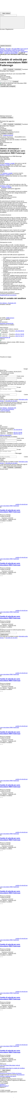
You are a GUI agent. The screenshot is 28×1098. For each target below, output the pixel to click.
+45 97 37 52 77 (19, 336)
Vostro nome (20, 376)
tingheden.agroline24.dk (6, 323)
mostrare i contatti (9, 163)
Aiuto (7, 1068)
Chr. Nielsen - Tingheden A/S (8, 303)
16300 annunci (10, 318)
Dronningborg (7, 50)
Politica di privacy (17, 1073)
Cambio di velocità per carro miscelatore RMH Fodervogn (10, 511)
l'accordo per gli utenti (11, 401)
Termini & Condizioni (6, 1073)
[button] (14, 37)
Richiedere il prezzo (6, 130)
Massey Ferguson (5, 51)
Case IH (25, 48)
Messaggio (19, 391)
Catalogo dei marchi (10, 1076)
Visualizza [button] (12, 331)
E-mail (19, 387)
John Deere (21, 50)
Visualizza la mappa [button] (5, 357)
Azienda (19, 378)
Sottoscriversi (4, 634)
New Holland (13, 51)
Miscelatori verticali (14, 1065)
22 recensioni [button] (3, 322)
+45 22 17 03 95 (19, 334)
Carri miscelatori (4, 1065)
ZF (18, 51)
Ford (16, 50)
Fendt (13, 50)
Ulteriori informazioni (5, 435)
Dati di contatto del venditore (17, 1068)
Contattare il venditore (7, 117)
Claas (1, 50)
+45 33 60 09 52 (19, 331)
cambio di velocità (8, 135)
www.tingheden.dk (5, 337)
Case (21, 48)
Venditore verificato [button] (5, 304)
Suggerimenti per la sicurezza (8, 295)
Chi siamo (3, 1068)
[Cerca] (12, 22)
